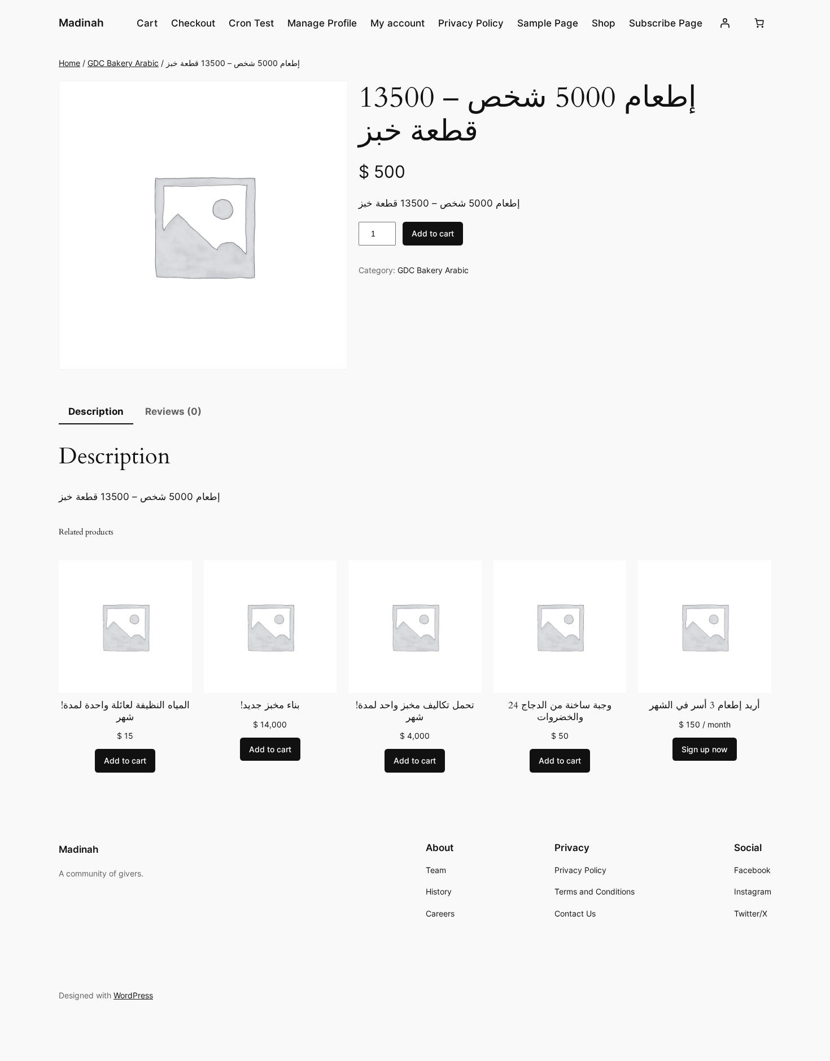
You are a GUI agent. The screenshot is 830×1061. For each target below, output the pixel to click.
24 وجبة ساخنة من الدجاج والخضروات (559, 711)
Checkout (193, 23)
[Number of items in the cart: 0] (759, 23)
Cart (147, 23)
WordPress (133, 995)
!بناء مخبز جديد (270, 705)
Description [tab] (96, 411)
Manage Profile (322, 23)
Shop (603, 23)
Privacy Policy (471, 23)
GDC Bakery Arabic (123, 63)
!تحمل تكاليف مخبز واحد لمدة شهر (415, 711)
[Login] (725, 23)
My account (397, 23)
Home (69, 63)
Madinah (81, 22)
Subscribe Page (665, 23)
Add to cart (433, 233)
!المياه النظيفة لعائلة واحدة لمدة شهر (125, 711)
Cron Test (251, 23)
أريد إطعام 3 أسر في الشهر (704, 705)
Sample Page (547, 23)
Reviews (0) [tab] (173, 411)
